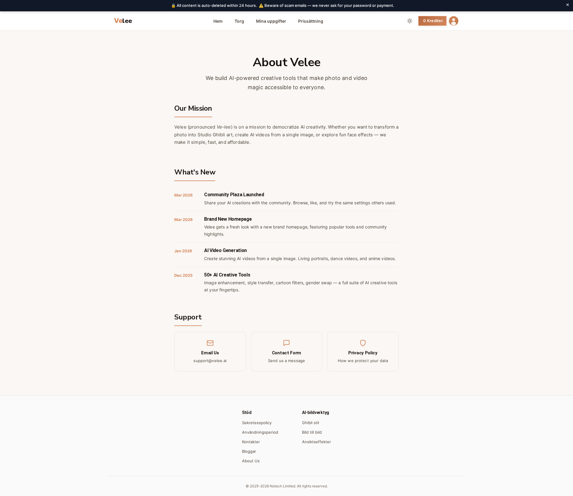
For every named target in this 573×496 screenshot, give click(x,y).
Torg (239, 21)
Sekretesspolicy (257, 422)
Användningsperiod (260, 432)
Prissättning (310, 21)
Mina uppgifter (271, 21)
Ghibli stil (310, 422)
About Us (251, 460)
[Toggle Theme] (410, 21)
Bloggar (249, 451)
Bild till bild (312, 432)
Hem (218, 21)
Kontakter (251, 441)
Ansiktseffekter (316, 441)
